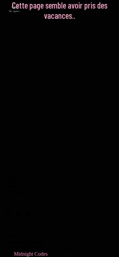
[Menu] (110, 8)
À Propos (16, 192)
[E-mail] (28, 214)
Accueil (14, 174)
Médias (13, 186)
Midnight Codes (31, 254)
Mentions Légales (24, 242)
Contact (14, 236)
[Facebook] (18, 214)
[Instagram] (8, 214)
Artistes (14, 180)
